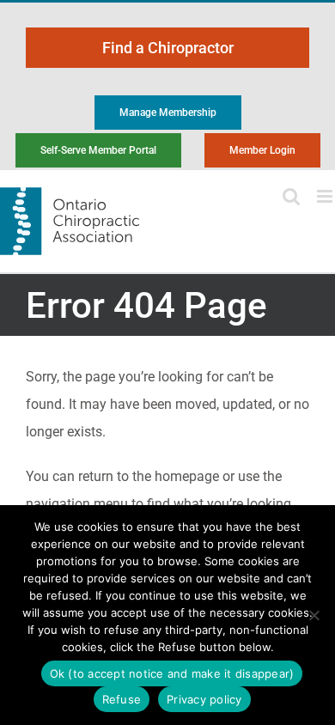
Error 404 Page (146, 305)
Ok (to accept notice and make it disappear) (172, 673)
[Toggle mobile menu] (326, 196)
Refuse (122, 699)
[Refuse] (313, 615)
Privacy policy (204, 699)
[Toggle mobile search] (291, 196)
